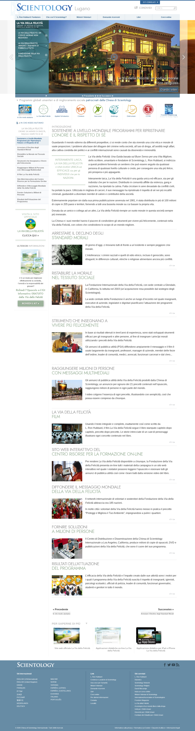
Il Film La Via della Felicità (28, 174)
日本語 (19, 694)
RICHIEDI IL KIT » (30, 303)
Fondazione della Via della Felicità (29, 54)
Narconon (98, 116)
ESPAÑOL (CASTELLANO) (61, 691)
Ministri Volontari (84, 17)
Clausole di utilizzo (158, 728)
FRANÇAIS (21, 688)
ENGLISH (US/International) (27, 679)
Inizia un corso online (142, 691)
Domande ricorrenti (111, 17)
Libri (139, 17)
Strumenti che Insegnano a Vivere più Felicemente (31, 162)
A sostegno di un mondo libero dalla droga (150, 706)
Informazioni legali (173, 728)
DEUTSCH (21, 706)
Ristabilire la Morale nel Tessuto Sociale (31, 155)
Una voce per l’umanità (98, 683)
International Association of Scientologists (150, 697)
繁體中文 (20, 700)
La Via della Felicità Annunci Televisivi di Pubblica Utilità (28, 45)
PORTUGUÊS (56, 700)
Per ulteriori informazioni (99, 697)
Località (93, 703)
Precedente (89, 95)
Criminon (81, 116)
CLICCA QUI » (30, 235)
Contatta (93, 700)
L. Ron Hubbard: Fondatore (29, 17)
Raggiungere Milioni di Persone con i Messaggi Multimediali (30, 169)
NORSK (54, 682)
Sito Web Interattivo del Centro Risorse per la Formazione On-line (32, 180)
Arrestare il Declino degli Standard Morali (28, 148)
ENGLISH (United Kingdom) (27, 682)
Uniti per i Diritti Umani (143, 709)
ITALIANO (54, 697)
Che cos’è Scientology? (56, 17)
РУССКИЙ (21, 697)
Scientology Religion (142, 686)
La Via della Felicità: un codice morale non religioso (29, 35)
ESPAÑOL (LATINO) (58, 688)
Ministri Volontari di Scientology (146, 694)
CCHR (148, 116)
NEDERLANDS (22, 703)
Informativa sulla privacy (124, 728)
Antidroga (114, 116)
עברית (19, 691)
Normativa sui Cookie (142, 728)
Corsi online (166, 17)
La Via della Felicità (43, 116)
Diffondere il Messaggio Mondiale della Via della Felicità (31, 187)
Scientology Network (142, 683)
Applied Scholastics (62, 116)
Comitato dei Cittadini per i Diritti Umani (149, 715)
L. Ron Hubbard (96, 677)
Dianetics (138, 680)
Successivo (106, 95)
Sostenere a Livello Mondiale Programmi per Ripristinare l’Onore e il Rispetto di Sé (29, 140)
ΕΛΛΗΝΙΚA (55, 694)
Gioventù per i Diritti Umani (144, 712)
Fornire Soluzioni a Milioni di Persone (29, 194)
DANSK (19, 685)
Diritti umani (131, 116)
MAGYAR (54, 679)
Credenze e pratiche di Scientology (103, 680)
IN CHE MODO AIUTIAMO (32, 122)
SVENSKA (54, 685)
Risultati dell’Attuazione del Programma (29, 200)
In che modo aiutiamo (25, 117)
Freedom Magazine (169, 116)
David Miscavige (141, 688)
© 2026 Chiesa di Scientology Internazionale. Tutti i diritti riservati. (39, 728)
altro (171, 265)
